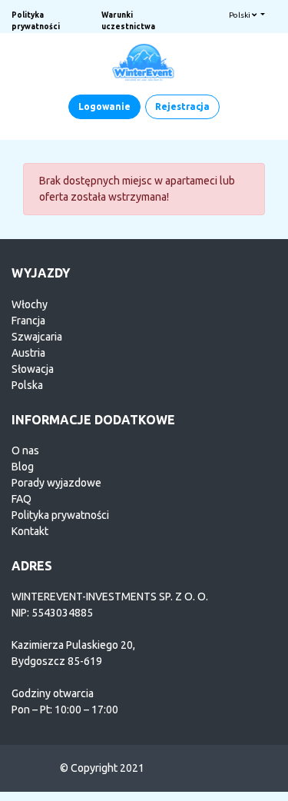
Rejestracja (182, 106)
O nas (25, 450)
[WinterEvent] (144, 61)
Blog (23, 466)
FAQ (21, 499)
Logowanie (104, 106)
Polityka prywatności (60, 515)
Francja (28, 320)
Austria (28, 353)
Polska (27, 385)
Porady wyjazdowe (56, 483)
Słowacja (33, 369)
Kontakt (30, 531)
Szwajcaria (37, 337)
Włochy (30, 304)
